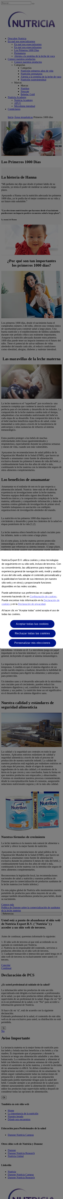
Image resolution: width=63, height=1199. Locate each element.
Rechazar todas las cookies (32, 633)
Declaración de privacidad (31, 604)
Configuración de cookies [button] (43, 596)
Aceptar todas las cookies (32, 624)
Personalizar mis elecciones (32, 642)
